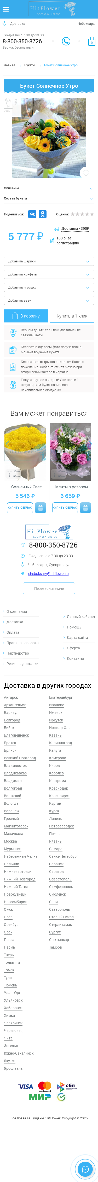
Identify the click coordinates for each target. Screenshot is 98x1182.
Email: (16, 603)
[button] (27, 628)
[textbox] (49, 592)
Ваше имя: (19, 581)
